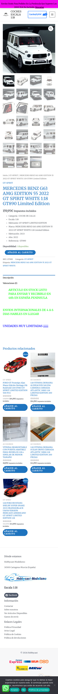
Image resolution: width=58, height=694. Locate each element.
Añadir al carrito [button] (11, 407)
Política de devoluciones (15, 638)
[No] (54, 685)
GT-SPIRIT (13, 175)
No (23, 690)
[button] (50, 28)
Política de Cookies (12, 634)
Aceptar (14, 690)
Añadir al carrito (20, 252)
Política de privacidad (38, 690)
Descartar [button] (39, 7)
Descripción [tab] (8, 278)
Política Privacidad (12, 627)
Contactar (8, 606)
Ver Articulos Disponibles (15, 613)
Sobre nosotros (11, 609)
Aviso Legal (9, 631)
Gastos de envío (11, 617)
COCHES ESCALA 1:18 (16, 14)
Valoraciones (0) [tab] (10, 283)
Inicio (5, 175)
